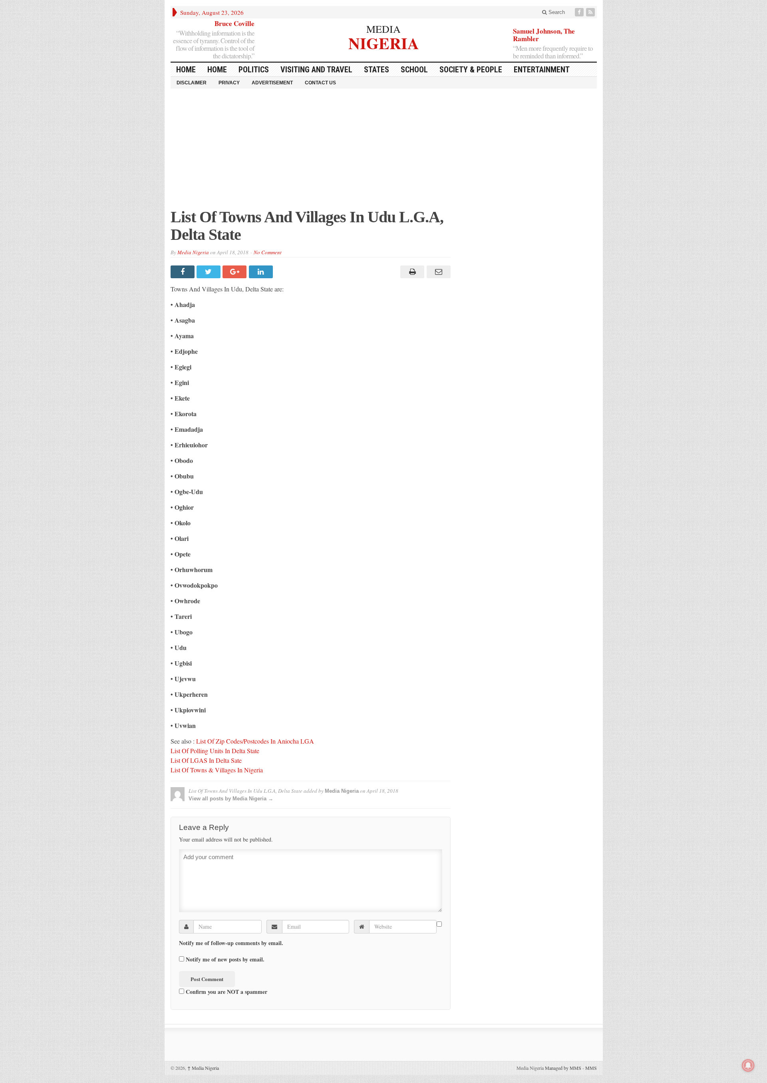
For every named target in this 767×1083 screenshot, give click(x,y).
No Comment (268, 252)
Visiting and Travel (316, 69)
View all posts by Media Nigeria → (231, 799)
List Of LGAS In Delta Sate (206, 760)
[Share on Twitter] (210, 271)
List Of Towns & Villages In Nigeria (217, 770)
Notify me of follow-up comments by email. (231, 943)
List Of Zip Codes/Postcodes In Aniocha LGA (255, 741)
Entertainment (542, 69)
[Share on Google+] (235, 271)
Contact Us (320, 83)
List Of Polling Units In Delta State (215, 750)
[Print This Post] (411, 271)
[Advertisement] (384, 152)
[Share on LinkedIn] (262, 271)
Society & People (470, 69)
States (376, 69)
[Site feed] (591, 12)
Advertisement (272, 83)
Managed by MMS (563, 1068)
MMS (591, 1068)
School (414, 69)
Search (556, 12)
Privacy (229, 83)
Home (217, 69)
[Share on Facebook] (184, 271)
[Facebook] (580, 12)
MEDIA (383, 29)
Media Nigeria (193, 252)
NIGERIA (383, 42)
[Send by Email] (437, 271)
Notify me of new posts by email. (225, 959)
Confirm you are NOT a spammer (225, 991)
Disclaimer (192, 83)
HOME (186, 69)
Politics (253, 69)
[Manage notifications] (748, 1065)
